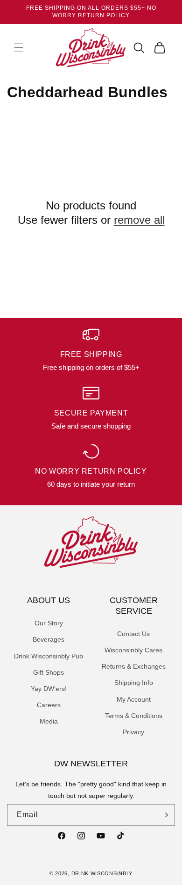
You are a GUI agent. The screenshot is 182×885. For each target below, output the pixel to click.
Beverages (48, 639)
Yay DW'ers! (49, 688)
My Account (134, 699)
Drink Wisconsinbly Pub (48, 656)
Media (49, 721)
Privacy (133, 732)
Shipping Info (133, 682)
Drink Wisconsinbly (102, 873)
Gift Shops (48, 672)
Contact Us (133, 633)
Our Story (49, 623)
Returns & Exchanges (134, 666)
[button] (18, 47)
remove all (139, 220)
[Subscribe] (164, 815)
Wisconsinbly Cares (133, 650)
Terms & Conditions (133, 715)
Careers (49, 705)
